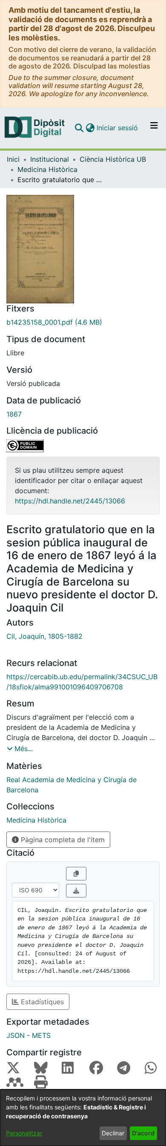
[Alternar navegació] (154, 127)
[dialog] (83, 1117)
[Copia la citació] (76, 873)
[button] (79, 128)
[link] (83, 322)
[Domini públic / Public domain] (83, 445)
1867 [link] (14, 414)
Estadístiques (41, 1001)
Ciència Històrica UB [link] (113, 159)
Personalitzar (24, 1133)
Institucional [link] (49, 159)
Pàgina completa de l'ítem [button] (62, 839)
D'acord (143, 1133)
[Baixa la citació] (76, 890)
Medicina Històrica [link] (47, 169)
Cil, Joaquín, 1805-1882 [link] (44, 636)
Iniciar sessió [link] (118, 127)
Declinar (113, 1133)
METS (41, 1035)
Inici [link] (13, 159)
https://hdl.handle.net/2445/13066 (70, 501)
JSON (15, 1035)
